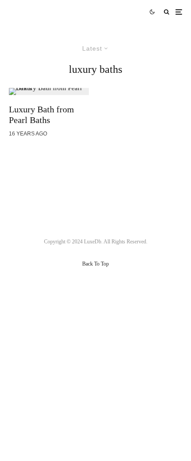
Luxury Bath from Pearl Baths (41, 114)
